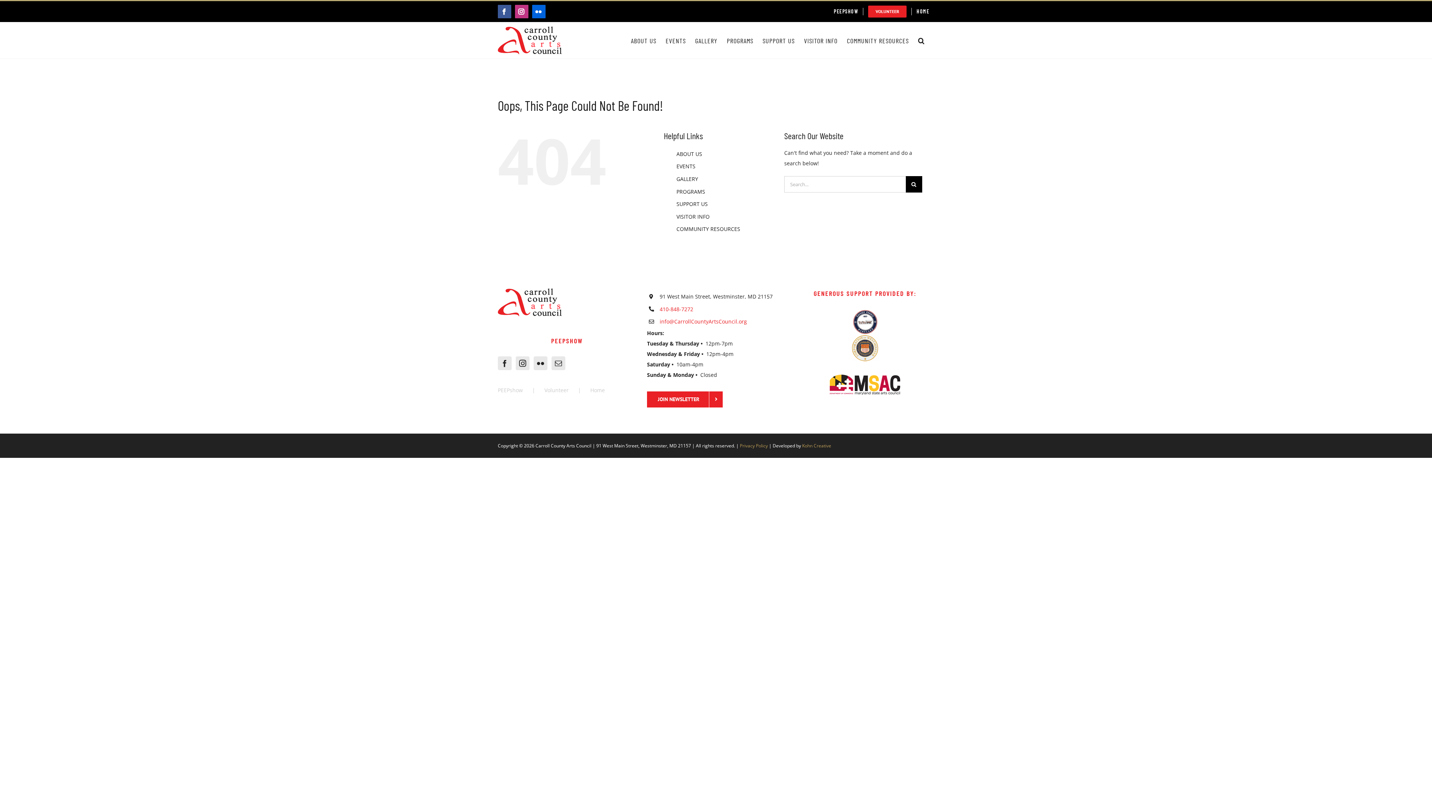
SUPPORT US (692, 203)
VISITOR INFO (693, 216)
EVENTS (685, 166)
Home (597, 390)
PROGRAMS (690, 191)
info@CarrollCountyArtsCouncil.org (703, 321)
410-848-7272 (676, 309)
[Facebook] (505, 363)
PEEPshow (510, 390)
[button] (921, 40)
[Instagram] (523, 363)
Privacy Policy (754, 446)
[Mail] (558, 363)
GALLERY (687, 178)
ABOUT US (689, 153)
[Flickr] (540, 363)
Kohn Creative (816, 446)
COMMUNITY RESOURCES (708, 228)
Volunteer (556, 390)
